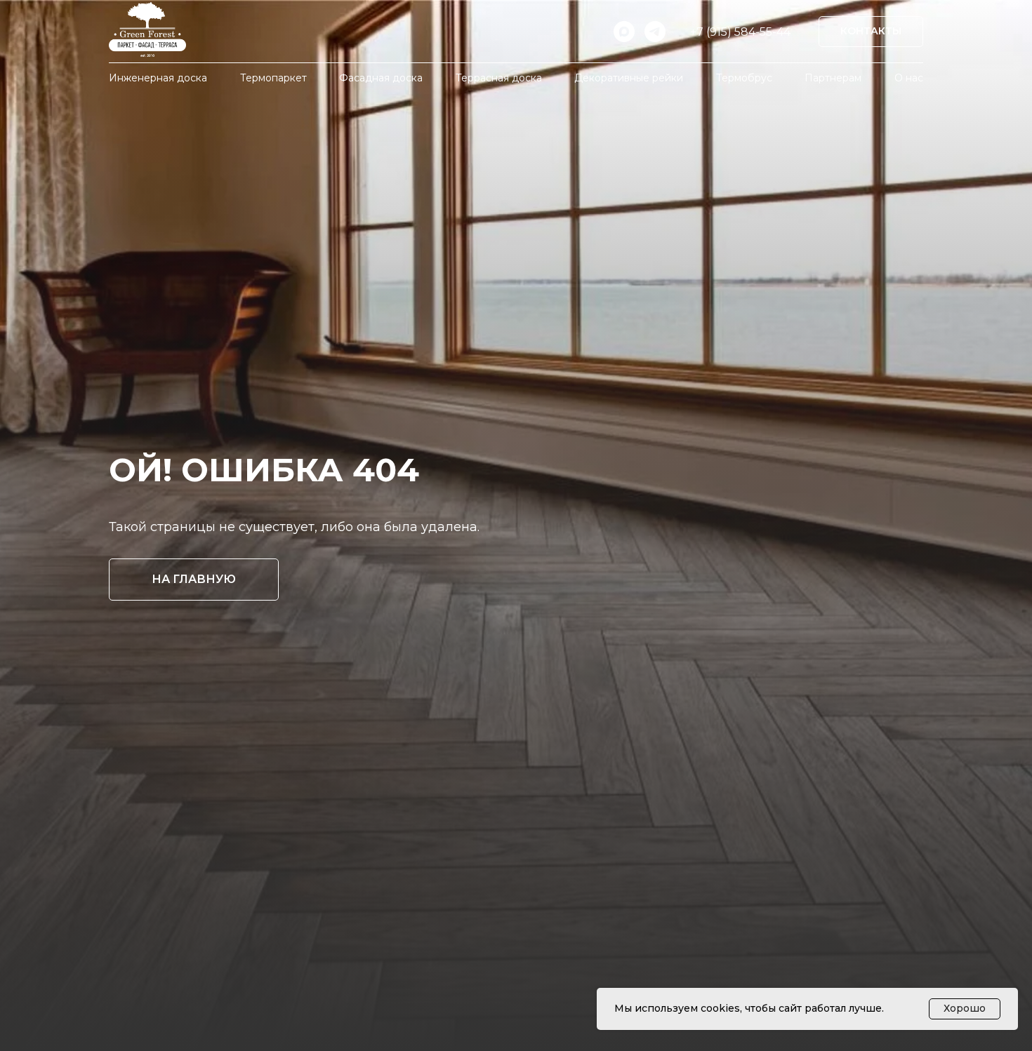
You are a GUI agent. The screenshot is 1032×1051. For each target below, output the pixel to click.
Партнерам (833, 78)
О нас (908, 78)
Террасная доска (499, 78)
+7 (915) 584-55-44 (740, 32)
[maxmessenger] (624, 31)
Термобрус (744, 78)
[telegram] (655, 31)
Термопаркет (273, 78)
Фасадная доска (381, 78)
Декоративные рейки (628, 78)
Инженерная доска (158, 78)
